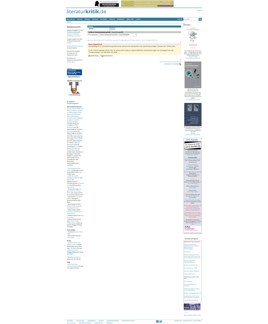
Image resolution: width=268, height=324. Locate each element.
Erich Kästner (188, 281)
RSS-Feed (70, 321)
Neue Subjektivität (95, 44)
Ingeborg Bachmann (73, 143)
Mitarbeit (120, 19)
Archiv (79, 19)
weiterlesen (94, 56)
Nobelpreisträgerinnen (192, 196)
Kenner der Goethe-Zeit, (191, 265)
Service (112, 19)
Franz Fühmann (78, 135)
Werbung (109, 323)
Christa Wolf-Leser (189, 274)
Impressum (178, 321)
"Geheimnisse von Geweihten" (192, 165)
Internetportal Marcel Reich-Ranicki (73, 149)
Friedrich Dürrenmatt (73, 121)
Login (138, 19)
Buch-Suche (71, 323)
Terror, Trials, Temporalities (73, 222)
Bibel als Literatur (75, 257)
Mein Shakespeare (72, 116)
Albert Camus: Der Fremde (192, 159)
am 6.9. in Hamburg (194, 182)
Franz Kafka (70, 237)
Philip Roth (80, 109)
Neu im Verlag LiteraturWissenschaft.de (193, 57)
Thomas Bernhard (72, 126)
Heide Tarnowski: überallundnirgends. (73, 177)
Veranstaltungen (85, 323)
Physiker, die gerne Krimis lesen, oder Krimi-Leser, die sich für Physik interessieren (192, 256)
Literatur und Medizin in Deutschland (74, 212)
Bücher (95, 19)
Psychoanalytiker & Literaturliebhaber (189, 261)
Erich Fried (70, 131)
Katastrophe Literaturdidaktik (192, 172)
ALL (88, 40)
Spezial (87, 19)
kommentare (108, 56)
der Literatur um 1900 (190, 268)
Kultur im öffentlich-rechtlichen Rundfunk (73, 35)
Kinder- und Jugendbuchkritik (192, 293)
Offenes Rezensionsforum (75, 46)
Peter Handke (78, 139)
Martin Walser (73, 112)
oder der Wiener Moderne (191, 271)
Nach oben (197, 321)
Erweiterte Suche (128, 321)
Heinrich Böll (71, 110)
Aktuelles (71, 19)
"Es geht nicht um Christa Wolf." (74, 191)
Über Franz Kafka (193, 191)
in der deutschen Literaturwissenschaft (73, 265)
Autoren (103, 19)
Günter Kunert (71, 109)
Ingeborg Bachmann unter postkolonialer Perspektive (192, 296)
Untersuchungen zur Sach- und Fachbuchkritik (192, 289)
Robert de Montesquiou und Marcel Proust (74, 207)
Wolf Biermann (75, 114)
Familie (69, 43)
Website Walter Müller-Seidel (192, 315)
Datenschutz (187, 321)
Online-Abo (70, 62)
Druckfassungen (113, 321)
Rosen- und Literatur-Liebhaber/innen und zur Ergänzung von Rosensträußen (191, 247)
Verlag (199, 10)
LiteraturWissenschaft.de (193, 99)
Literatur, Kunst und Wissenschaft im (74, 244)
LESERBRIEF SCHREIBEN (171, 64)
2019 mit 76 (70, 187)
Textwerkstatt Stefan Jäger (192, 200)
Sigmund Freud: (75, 252)
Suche (179, 19)
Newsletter (99, 323)
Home (90, 27)
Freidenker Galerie (192, 155)
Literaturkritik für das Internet (190, 285)
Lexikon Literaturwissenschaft (99, 32)
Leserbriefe (91, 321)
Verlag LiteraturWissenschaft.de (193, 133)
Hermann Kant (71, 118)
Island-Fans (187, 252)
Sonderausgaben (72, 103)
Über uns (130, 19)
